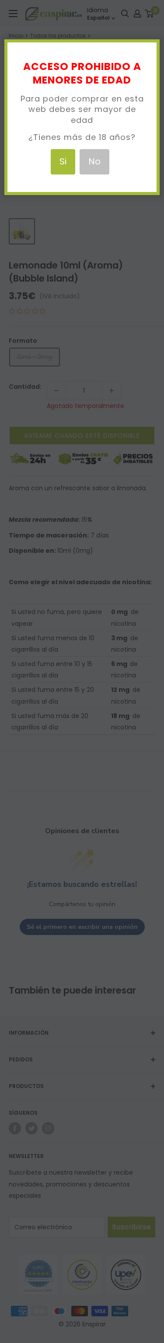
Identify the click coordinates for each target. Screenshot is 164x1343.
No (94, 161)
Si (62, 161)
